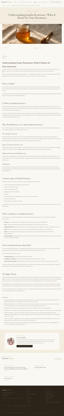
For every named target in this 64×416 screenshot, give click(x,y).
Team (19, 2)
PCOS (8, 140)
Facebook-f (4, 398)
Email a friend (4, 56)
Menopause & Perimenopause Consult (53, 402)
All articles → (58, 358)
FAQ (39, 2)
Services (23, 2)
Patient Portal (44, 2)
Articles (35, 2)
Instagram (20, 398)
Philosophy (29, 2)
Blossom (7, 2)
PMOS (47, 400)
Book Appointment (23, 405)
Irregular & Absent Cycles (50, 396)
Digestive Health (49, 398)
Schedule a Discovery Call (24, 346)
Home (3, 5)
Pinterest (15, 398)
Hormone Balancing (49, 394)
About (15, 2)
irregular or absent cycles (23, 149)
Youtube (10, 398)
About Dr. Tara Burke (31, 394)
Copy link (3, 58)
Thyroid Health (48, 392)
